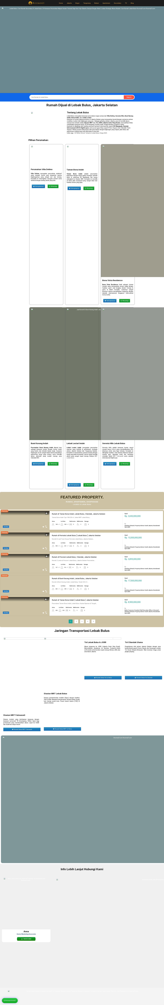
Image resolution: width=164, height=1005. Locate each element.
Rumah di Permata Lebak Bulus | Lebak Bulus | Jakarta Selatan (76, 535)
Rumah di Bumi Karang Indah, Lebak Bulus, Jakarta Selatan (75, 578)
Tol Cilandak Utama (134, 642)
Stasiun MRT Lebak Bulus (55, 693)
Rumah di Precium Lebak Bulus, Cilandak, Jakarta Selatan (74, 557)
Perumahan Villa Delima (41, 169)
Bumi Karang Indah (39, 443)
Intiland (113, 449)
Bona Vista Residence (112, 280)
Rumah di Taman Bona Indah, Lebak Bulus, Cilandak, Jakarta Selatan (78, 514)
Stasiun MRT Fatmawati (14, 715)
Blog (132, 3)
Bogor (77, 3)
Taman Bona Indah (75, 170)
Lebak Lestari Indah (76, 443)
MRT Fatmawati (118, 456)
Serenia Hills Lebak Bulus (113, 443)
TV (126, 3)
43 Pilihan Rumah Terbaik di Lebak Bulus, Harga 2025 (90, 133)
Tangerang (87, 3)
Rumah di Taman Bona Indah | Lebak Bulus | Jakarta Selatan (75, 600)
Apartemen (106, 3)
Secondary (117, 3)
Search (129, 97)
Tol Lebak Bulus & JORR (95, 642)
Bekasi (96, 3)
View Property (25, 525)
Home (61, 3)
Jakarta (69, 3)
